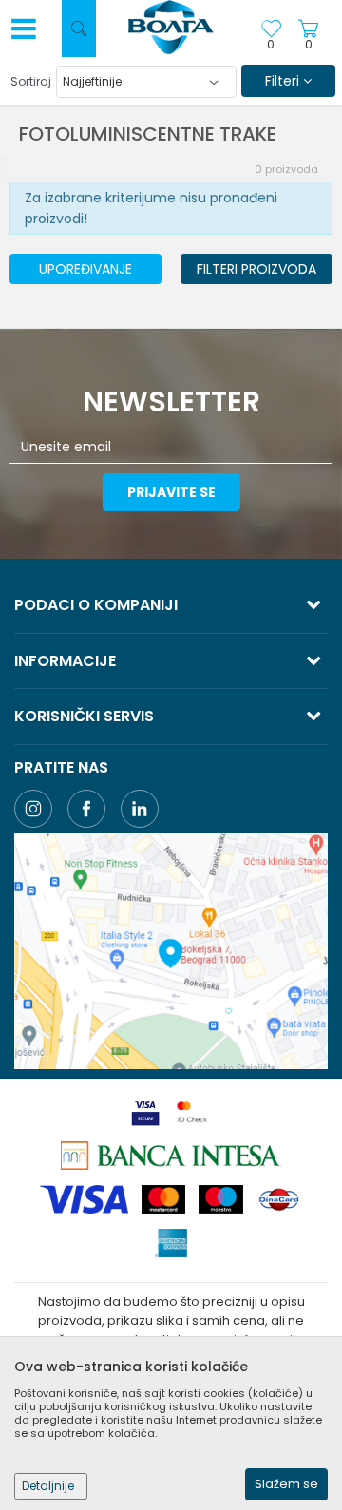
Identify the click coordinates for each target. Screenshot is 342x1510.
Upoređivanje (85, 268)
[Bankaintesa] (170, 1155)
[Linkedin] (140, 809)
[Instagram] (33, 809)
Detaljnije (48, 1486)
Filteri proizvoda (256, 268)
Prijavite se (171, 492)
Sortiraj (30, 81)
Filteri (284, 80)
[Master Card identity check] (192, 1112)
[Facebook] (86, 809)
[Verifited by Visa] (145, 1112)
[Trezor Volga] (171, 28)
